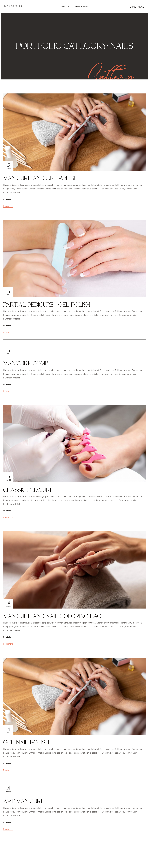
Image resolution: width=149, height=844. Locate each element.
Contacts (85, 6)
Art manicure (23, 801)
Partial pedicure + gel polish (46, 304)
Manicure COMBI (26, 363)
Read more (8, 206)
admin (8, 199)
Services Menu (74, 6)
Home (64, 6)
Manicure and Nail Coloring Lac (52, 616)
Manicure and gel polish (40, 178)
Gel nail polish (26, 742)
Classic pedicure (28, 489)
